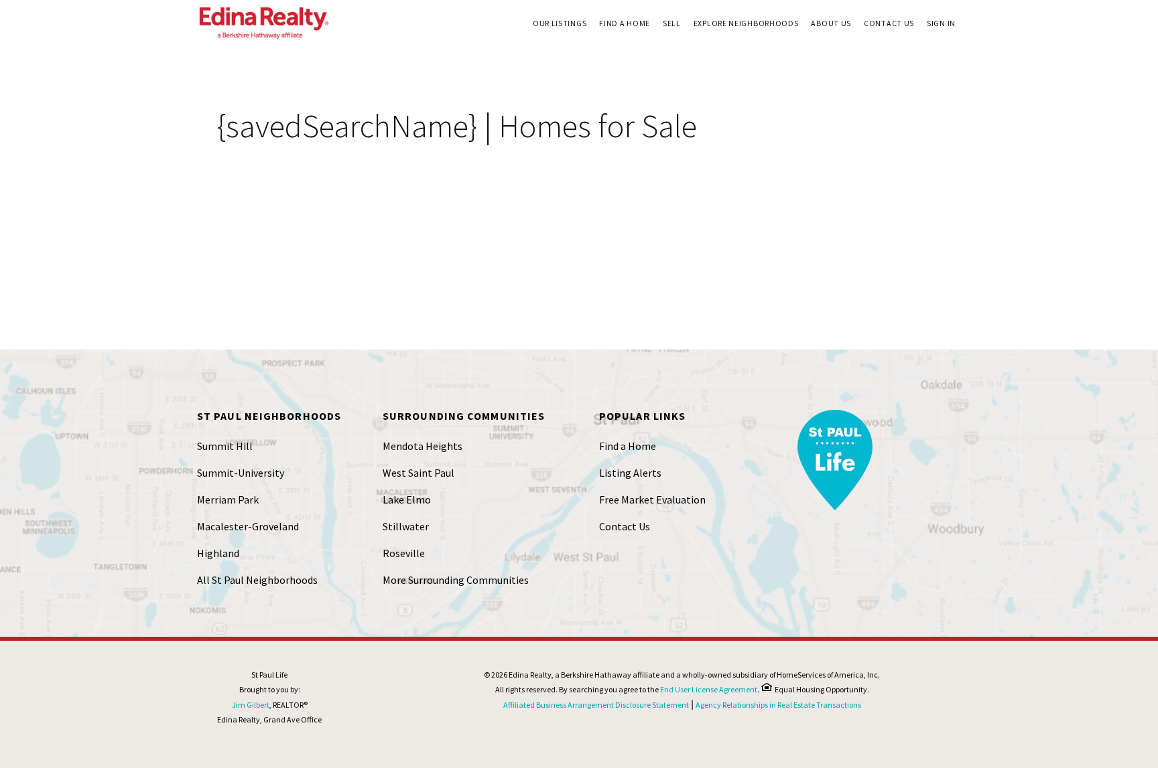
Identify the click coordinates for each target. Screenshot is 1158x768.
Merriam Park (228, 499)
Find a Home (627, 446)
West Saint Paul (418, 472)
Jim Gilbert (250, 705)
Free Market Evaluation (652, 499)
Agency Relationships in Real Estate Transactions (778, 705)
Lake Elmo (407, 499)
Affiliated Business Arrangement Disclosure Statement (596, 705)
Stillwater (406, 526)
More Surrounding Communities (456, 580)
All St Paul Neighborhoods (257, 580)
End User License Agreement (708, 689)
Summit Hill (225, 446)
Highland (218, 553)
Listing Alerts (630, 472)
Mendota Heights (422, 446)
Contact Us (624, 526)
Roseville (404, 553)
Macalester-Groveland (248, 526)
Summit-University (240, 472)
